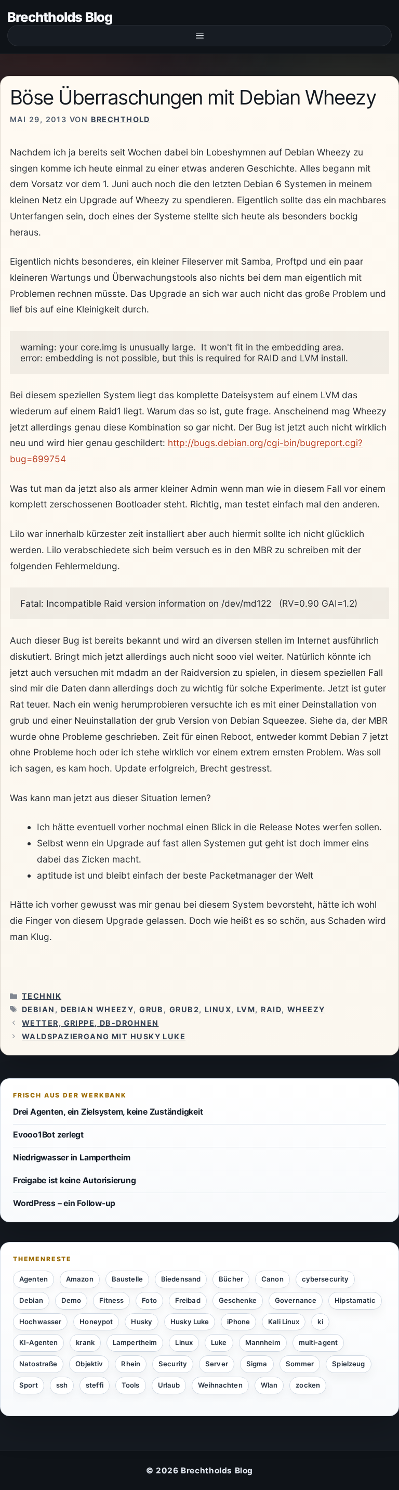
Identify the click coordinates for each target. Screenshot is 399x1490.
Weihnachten (220, 1385)
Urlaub (169, 1385)
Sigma (257, 1364)
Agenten (33, 1279)
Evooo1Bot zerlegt (48, 1135)
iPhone (238, 1321)
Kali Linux (283, 1321)
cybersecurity (325, 1279)
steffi (94, 1385)
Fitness (111, 1300)
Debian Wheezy (97, 1009)
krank (85, 1342)
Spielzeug (348, 1364)
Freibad (188, 1300)
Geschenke (238, 1300)
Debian (38, 1009)
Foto (149, 1300)
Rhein (130, 1364)
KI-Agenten (38, 1342)
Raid (271, 1009)
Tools (131, 1385)
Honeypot (96, 1321)
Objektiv (89, 1364)
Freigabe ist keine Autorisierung (74, 1180)
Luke (219, 1342)
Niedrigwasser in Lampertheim (71, 1157)
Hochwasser (40, 1321)
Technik (41, 995)
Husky (141, 1321)
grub (151, 1009)
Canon (272, 1279)
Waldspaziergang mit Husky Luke (103, 1036)
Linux (218, 1009)
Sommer (300, 1364)
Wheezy (306, 1009)
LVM (246, 1009)
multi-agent (318, 1342)
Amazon (80, 1279)
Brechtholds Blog (60, 17)
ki (320, 1321)
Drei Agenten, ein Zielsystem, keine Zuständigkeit (108, 1112)
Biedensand (181, 1279)
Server (216, 1364)
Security (172, 1364)
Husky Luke (189, 1321)
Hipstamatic (355, 1300)
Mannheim (263, 1342)
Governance (295, 1300)
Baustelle (127, 1279)
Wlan (269, 1385)
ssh (62, 1385)
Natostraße (38, 1364)
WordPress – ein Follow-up (64, 1203)
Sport (28, 1385)
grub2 (184, 1009)
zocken (308, 1385)
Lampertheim (135, 1342)
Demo (71, 1300)
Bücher (231, 1279)
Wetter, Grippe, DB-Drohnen (90, 1022)
